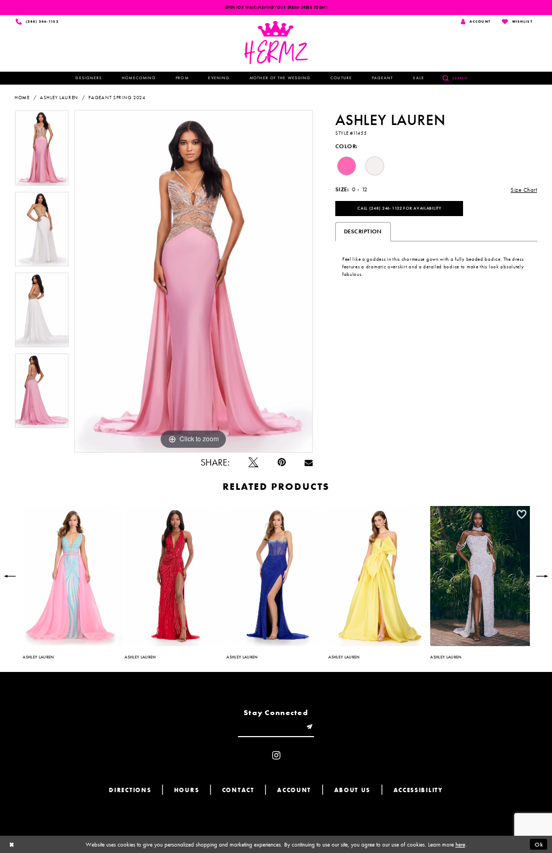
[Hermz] (276, 42)
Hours (186, 790)
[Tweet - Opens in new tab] (253, 462)
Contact (238, 790)
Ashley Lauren (59, 97)
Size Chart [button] (523, 189)
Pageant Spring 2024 (116, 97)
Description (363, 231)
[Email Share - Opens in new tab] (309, 463)
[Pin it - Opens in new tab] (282, 463)
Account (294, 790)
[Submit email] (309, 728)
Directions (130, 790)
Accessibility (418, 790)
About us (352, 790)
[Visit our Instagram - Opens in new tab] (276, 756)
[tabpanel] (42, 150)
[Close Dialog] (12, 844)
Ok (539, 844)
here (460, 844)
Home (22, 97)
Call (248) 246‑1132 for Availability (399, 208)
